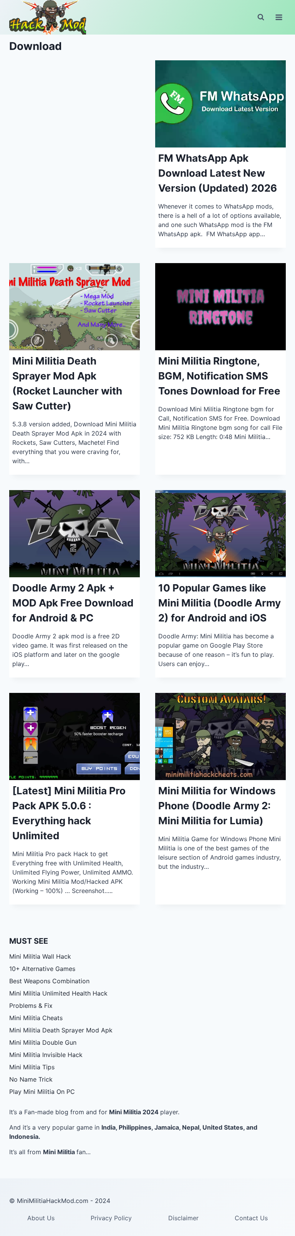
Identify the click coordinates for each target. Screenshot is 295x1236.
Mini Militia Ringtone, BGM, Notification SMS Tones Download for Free (219, 376)
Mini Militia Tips (32, 1067)
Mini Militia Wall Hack (40, 956)
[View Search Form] (261, 17)
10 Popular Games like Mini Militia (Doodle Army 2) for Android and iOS (219, 603)
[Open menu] (279, 17)
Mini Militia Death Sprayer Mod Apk (61, 1030)
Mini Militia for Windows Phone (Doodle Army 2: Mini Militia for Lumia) (217, 806)
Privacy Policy (111, 1218)
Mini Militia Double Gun (42, 1042)
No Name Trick (31, 1079)
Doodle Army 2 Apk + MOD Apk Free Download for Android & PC (73, 603)
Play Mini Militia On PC (42, 1091)
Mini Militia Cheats (36, 1018)
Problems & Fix (31, 1005)
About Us (41, 1218)
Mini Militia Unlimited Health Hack (58, 993)
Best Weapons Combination (49, 981)
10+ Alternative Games (42, 969)
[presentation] (220, 103)
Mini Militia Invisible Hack (46, 1055)
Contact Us (251, 1218)
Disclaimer (183, 1218)
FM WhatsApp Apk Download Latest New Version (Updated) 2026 (217, 173)
